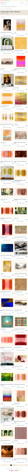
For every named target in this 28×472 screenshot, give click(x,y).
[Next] (26, 465)
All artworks (2, 6)
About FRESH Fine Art (13, 6)
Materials (8, 6)
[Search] (26, 5)
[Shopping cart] (26, 3)
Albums (5, 6)
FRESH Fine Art (4, 2)
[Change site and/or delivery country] (26, 0)
